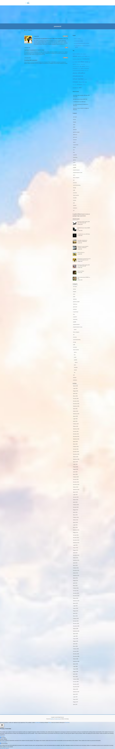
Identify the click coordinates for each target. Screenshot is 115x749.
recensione (75, 68)
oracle (74, 162)
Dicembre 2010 (76, 593)
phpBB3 (74, 167)
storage (74, 187)
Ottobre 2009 (75, 628)
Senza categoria (76, 177)
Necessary (3, 737)
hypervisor (79, 59)
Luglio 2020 (75, 464)
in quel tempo (75, 144)
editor (74, 127)
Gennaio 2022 (75, 431)
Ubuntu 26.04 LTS (80, 252)
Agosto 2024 (75, 416)
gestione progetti (76, 132)
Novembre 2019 (76, 484)
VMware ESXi (81, 82)
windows (79, 84)
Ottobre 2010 (75, 598)
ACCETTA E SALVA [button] (4, 748)
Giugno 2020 (75, 466)
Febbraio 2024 (76, 423)
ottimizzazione (83, 64)
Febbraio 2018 (76, 504)
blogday (74, 291)
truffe (74, 190)
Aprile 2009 (75, 643)
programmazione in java (77, 172)
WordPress (52, 718)
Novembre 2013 (76, 540)
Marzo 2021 (75, 444)
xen (80, 88)
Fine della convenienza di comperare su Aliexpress (80, 105)
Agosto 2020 (75, 461)
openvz (74, 64)
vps (86, 82)
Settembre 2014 (76, 529)
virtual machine (78, 79)
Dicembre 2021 (76, 433)
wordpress (75, 87)
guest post (75, 137)
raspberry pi (87, 66)
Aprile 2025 (75, 408)
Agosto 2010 (75, 603)
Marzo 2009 (75, 646)
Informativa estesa (79, 41)
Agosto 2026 (75, 385)
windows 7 (84, 84)
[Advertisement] (57, 14)
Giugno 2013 (75, 547)
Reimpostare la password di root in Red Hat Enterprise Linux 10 (51, 38)
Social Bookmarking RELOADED (82, 43)
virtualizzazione (78, 76)
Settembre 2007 (76, 691)
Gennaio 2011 (75, 590)
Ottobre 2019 (75, 487)
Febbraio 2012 (76, 567)
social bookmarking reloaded (78, 70)
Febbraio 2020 (76, 476)
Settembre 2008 (76, 661)
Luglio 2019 (75, 494)
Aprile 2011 (75, 583)
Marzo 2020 (75, 474)
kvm (79, 62)
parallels (74, 164)
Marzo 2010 (75, 615)
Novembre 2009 (76, 626)
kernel (76, 61)
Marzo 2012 (75, 565)
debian (75, 56)
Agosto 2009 (75, 633)
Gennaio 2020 (75, 479)
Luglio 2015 (75, 524)
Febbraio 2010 (76, 618)
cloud (74, 124)
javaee (74, 147)
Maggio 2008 (75, 671)
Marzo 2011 (75, 585)
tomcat (87, 70)
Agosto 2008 (75, 663)
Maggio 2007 (75, 701)
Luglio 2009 (75, 636)
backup (78, 53)
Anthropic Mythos (80, 271)
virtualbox (81, 73)
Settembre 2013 (76, 542)
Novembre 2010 (76, 595)
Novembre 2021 (76, 436)
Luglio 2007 (75, 696)
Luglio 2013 (75, 545)
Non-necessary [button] (3, 742)
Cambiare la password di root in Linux (34, 50)
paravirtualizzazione (76, 66)
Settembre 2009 (76, 631)
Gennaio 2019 (75, 497)
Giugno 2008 (75, 668)
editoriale (75, 129)
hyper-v (74, 142)
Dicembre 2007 (76, 684)
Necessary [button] (2, 736)
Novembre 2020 (76, 454)
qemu (83, 66)
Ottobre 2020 (75, 456)
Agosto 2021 (75, 441)
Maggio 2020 (75, 469)
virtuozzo (85, 79)
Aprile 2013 (75, 552)
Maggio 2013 (75, 550)
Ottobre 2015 (75, 519)
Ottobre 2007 (75, 689)
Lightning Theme (57, 718)
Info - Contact (78, 38)
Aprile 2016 (75, 512)
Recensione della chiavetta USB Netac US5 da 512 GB (81, 96)
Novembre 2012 (76, 555)
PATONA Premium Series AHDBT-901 (80, 99)
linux (66, 47)
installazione (85, 59)
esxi (88, 56)
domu (86, 56)
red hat (79, 68)
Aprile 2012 (75, 562)
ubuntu (75, 73)
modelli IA (75, 154)
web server (74, 84)
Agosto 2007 (75, 694)
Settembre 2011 (76, 575)
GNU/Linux (65, 36)
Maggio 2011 (75, 580)
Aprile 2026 (75, 393)
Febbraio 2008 (76, 679)
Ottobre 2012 (75, 557)
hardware (75, 139)
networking (75, 157)
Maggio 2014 (75, 532)
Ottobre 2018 (75, 499)
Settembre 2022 (76, 428)
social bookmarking (76, 185)
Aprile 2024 (75, 421)
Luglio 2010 (75, 605)
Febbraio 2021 (76, 446)
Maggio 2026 (75, 390)
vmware (75, 82)
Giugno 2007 (75, 699)
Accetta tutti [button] (37, 722)
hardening (74, 59)
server (82, 68)
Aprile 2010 (75, 613)
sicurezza (65, 57)
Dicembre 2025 (76, 401)
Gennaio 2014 (75, 535)
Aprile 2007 (75, 704)
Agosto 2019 (75, 492)
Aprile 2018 (75, 502)
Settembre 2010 (76, 600)
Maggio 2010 (75, 610)
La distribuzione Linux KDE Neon (79, 101)
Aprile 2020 (75, 471)
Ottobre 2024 (75, 411)
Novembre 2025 (76, 403)
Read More (67, 722)
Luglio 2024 (75, 418)
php (80, 66)
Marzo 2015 (75, 527)
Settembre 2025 (76, 406)
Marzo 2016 (75, 514)
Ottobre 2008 (75, 658)
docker (79, 56)
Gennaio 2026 (75, 398)
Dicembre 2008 (76, 653)
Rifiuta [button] (49, 722)
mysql (86, 62)
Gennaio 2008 (75, 681)
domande (82, 56)
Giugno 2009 (75, 638)
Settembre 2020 (76, 459)
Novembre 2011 (76, 570)
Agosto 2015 (75, 522)
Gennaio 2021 (75, 449)
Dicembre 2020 (76, 451)
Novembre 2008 (76, 656)
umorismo (75, 192)
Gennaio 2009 (75, 651)
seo (73, 180)
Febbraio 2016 (76, 517)
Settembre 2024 (76, 413)
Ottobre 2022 (75, 426)
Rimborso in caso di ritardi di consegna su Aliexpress (81, 109)
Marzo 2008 (75, 676)
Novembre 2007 (76, 686)
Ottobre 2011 (75, 572)
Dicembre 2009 (76, 623)
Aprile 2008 (75, 674)
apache (74, 53)
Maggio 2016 (75, 509)
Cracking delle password (30, 60)
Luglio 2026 (75, 388)
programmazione (76, 324)
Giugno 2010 (75, 608)
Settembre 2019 (76, 489)
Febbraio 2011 (76, 588)
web (74, 202)
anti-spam (75, 116)
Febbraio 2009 (76, 648)
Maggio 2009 (75, 641)
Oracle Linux (78, 64)
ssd (85, 70)
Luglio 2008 (75, 666)
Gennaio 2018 (75, 507)
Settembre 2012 (76, 560)
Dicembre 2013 (76, 537)
